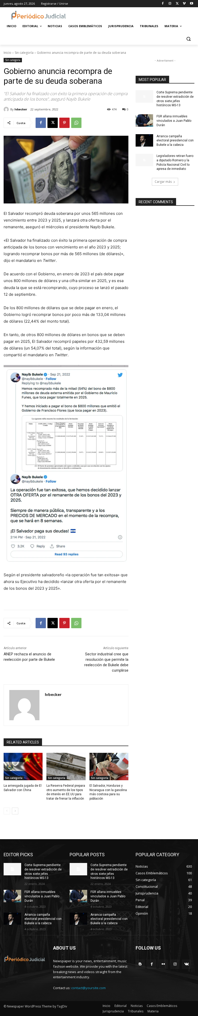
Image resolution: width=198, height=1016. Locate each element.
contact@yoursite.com (88, 987)
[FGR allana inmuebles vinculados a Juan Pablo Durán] (144, 120)
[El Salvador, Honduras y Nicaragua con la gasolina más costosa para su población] (108, 766)
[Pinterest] (64, 123)
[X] (177, 4)
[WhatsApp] (76, 123)
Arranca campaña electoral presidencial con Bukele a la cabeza (175, 140)
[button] (188, 39)
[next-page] (15, 811)
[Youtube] (191, 4)
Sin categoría (24, 52)
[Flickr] (163, 964)
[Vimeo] (184, 4)
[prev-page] (7, 811)
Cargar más (163, 181)
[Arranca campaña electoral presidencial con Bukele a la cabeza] (144, 140)
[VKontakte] (186, 964)
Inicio (7, 52)
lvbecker (20, 109)
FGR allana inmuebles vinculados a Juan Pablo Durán (173, 121)
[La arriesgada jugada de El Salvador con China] (23, 766)
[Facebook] (163, 4)
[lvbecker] (7, 109)
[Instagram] (170, 4)
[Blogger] (140, 964)
